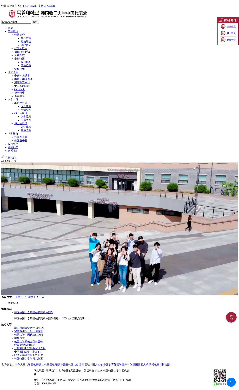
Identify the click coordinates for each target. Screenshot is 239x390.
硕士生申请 (20, 113)
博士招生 (19, 92)
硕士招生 (19, 89)
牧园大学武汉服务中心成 (28, 355)
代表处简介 (20, 48)
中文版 (40, 5)
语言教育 (19, 96)
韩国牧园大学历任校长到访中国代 (33, 312)
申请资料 (26, 109)
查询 (35, 21)
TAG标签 (28, 297)
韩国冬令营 (20, 137)
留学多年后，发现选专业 (28, 331)
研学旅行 (13, 133)
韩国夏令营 (20, 140)
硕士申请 (231, 33)
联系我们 (13, 150)
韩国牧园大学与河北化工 (28, 358)
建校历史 (26, 45)
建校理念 (26, 41)
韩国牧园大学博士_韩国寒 (29, 327)
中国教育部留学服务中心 (117, 364)
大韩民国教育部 (51, 364)
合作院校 (19, 55)
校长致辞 (26, 38)
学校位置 (26, 65)
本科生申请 (20, 103)
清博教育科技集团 (159, 364)
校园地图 (26, 62)
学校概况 (13, 31)
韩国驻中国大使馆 (92, 364)
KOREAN (30, 5)
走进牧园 (19, 58)
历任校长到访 (22, 51)
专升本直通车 (22, 75)
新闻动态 (13, 147)
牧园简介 (19, 34)
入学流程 (26, 106)
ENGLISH (49, 5)
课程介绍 (13, 72)
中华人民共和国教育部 (28, 364)
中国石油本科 (22, 85)
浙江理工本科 (22, 82)
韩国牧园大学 (140, 364)
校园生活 (13, 144)
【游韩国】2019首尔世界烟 (30, 348)
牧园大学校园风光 (24, 345)
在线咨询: (10, 157)
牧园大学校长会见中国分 (28, 341)
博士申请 (231, 40)
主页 (17, 297)
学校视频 (19, 68)
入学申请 (13, 99)
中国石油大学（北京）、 (28, 351)
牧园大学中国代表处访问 (28, 334)
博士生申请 (20, 123)
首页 (10, 27)
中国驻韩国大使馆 (70, 364)
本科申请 (231, 26)
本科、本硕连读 (23, 79)
